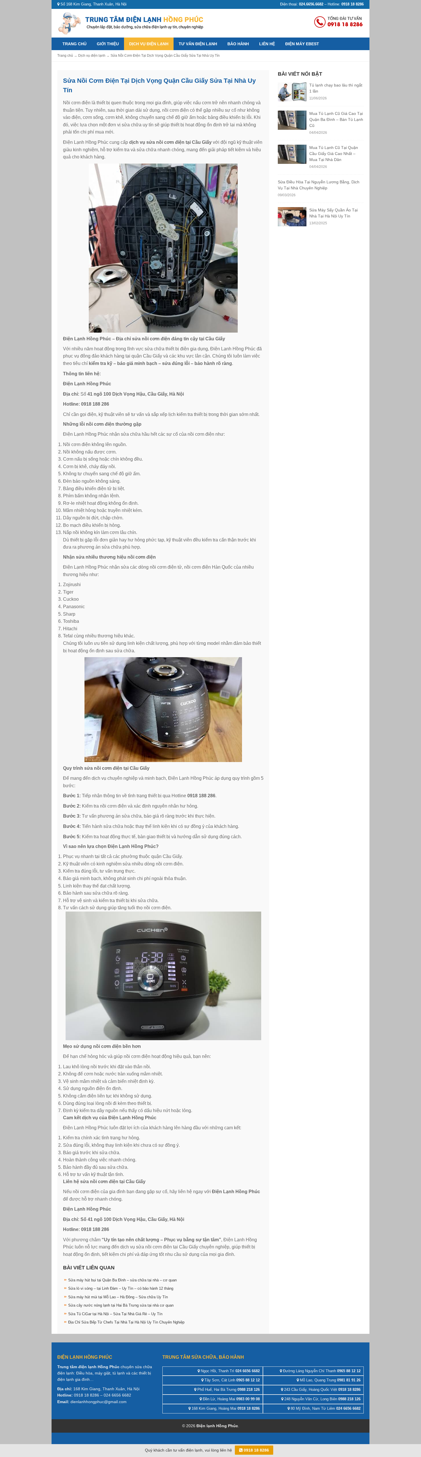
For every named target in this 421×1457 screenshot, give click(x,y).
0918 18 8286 (256, 1450)
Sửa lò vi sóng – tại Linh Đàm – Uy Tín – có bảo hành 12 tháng (120, 1288)
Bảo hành (238, 44)
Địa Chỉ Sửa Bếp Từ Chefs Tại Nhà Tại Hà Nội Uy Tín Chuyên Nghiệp (126, 1322)
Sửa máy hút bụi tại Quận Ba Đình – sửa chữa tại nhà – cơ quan (122, 1280)
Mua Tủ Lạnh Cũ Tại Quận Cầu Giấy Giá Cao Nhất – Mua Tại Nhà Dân (333, 153)
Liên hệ (267, 44)
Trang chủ (74, 44)
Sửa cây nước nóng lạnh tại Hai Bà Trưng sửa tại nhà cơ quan (121, 1305)
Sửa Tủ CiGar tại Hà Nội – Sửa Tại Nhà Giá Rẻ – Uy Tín (115, 1314)
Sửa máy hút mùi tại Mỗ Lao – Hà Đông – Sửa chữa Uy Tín (118, 1297)
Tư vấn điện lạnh (198, 44)
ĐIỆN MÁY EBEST (302, 44)
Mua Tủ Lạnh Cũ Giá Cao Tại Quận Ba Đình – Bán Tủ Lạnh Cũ (336, 119)
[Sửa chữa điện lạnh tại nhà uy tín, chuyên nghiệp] (131, 22)
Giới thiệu (108, 44)
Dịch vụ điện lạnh (148, 44)
